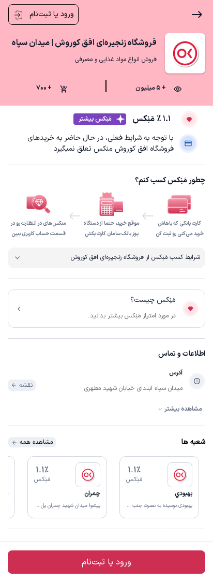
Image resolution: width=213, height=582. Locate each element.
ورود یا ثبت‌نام (50, 14)
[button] (159, 487)
